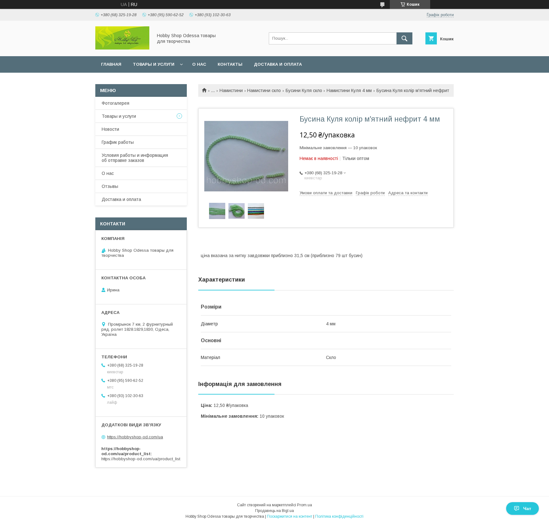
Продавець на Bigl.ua (274, 510)
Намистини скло (264, 90)
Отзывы (110, 186)
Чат (527, 508)
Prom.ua (304, 505)
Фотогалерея (115, 103)
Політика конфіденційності (339, 516)
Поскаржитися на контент (289, 516)
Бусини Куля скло (304, 90)
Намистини (231, 90)
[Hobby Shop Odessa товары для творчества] (122, 47)
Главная (111, 64)
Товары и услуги (153, 64)
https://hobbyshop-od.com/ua (135, 437)
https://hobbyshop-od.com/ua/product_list (140, 458)
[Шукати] (404, 38)
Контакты (230, 64)
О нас (199, 64)
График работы (118, 142)
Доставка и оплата (278, 64)
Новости (110, 129)
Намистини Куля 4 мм (349, 90)
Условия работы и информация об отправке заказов (135, 158)
